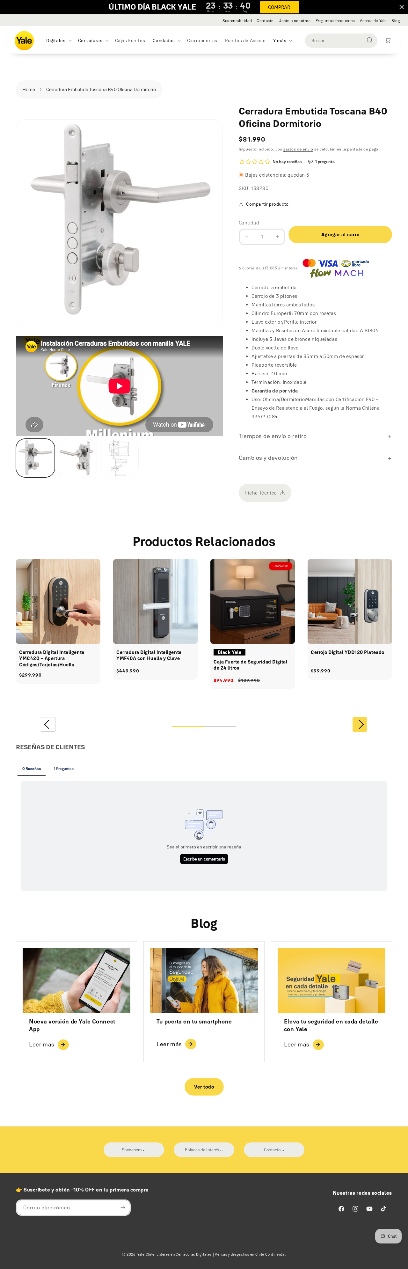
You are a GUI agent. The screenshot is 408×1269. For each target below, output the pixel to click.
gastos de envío (298, 149)
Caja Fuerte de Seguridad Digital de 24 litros (250, 665)
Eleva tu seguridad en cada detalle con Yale (331, 1025)
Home (28, 89)
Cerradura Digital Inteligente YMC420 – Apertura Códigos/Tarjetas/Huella (51, 658)
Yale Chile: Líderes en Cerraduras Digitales (174, 1254)
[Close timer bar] (401, 7)
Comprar (279, 7)
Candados (164, 40)
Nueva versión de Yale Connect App (72, 1025)
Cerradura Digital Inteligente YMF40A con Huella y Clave (149, 655)
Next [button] (360, 724)
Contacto (265, 20)
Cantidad (249, 223)
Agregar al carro (340, 234)
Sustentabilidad (237, 20)
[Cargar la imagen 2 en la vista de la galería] (77, 458)
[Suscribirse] (123, 1207)
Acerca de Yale (373, 20)
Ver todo (204, 1087)
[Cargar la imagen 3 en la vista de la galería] (119, 458)
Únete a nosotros (295, 20)
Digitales (55, 40)
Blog (395, 20)
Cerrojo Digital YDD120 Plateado (347, 652)
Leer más (42, 1044)
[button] (58, 40)
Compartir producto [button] (267, 204)
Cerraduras (90, 40)
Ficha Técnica (261, 493)
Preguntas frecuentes (335, 20)
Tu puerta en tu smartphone (194, 1021)
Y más (279, 40)
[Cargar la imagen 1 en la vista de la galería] (35, 458)
